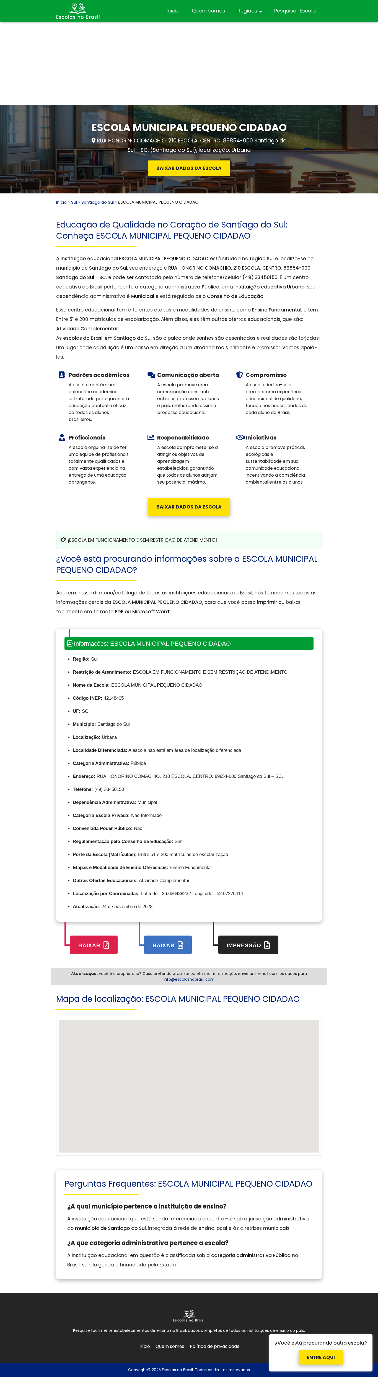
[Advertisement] (189, 63)
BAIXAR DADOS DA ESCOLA (189, 168)
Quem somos (208, 10)
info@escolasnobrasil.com (189, 979)
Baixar (90, 945)
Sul (74, 202)
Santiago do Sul (97, 202)
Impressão (245, 945)
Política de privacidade (215, 1346)
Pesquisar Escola (295, 10)
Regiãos (247, 10)
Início (173, 10)
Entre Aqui (321, 1353)
